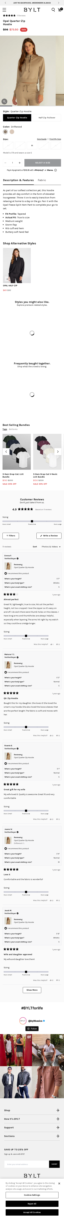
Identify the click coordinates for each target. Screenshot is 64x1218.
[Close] (59, 1183)
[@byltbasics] (23, 1021)
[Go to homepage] (32, 10)
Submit (54, 1164)
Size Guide (41, 139)
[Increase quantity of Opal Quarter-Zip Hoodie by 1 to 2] (19, 163)
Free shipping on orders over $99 (32, 3)
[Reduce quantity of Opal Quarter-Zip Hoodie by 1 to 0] (5, 163)
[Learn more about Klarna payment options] (55, 170)
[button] (14, 15)
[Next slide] (58, 3)
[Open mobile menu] (4, 10)
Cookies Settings (32, 1195)
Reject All (32, 1204)
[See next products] (57, 451)
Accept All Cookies (32, 1212)
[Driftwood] (5, 131)
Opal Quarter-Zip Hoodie (24, 567)
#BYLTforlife (32, 1008)
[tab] (18, 180)
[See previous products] (6, 451)
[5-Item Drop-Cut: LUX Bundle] (17, 452)
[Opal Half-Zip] (17, 265)
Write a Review (52, 536)
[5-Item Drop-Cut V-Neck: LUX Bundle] (47, 452)
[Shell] (12, 131)
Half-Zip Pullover (47, 117)
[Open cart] (59, 10)
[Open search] (53, 10)
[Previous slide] (5, 3)
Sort (35, 546)
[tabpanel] (32, 211)
